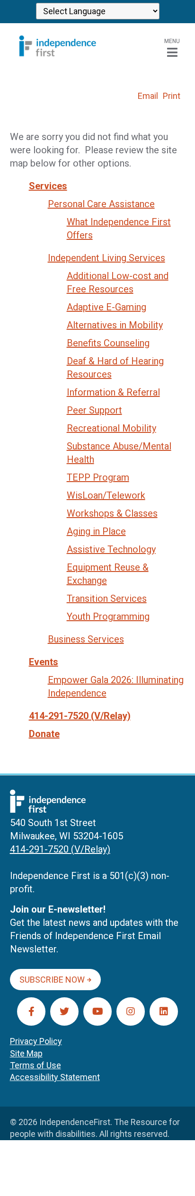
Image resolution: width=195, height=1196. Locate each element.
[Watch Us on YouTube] (97, 1011)
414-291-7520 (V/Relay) (80, 715)
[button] (172, 46)
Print (171, 96)
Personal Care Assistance (101, 204)
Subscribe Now (52, 980)
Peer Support (94, 410)
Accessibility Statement (55, 1077)
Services (48, 186)
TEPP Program (98, 477)
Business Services (86, 639)
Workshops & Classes (112, 513)
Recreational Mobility (111, 428)
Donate (44, 733)
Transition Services (107, 598)
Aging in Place (96, 531)
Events (43, 662)
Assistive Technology (111, 549)
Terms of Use (35, 1065)
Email (148, 96)
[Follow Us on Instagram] (130, 1011)
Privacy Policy (36, 1041)
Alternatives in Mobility (115, 325)
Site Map (26, 1053)
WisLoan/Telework (106, 495)
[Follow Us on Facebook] (31, 1011)
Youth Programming (108, 616)
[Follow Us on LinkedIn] (164, 1011)
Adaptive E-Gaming (106, 307)
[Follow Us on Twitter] (64, 1011)
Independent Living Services (106, 258)
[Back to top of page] (175, 1174)
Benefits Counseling (108, 343)
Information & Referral (113, 392)
